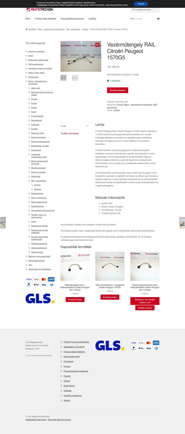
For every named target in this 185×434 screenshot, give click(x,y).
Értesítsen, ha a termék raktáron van (145, 301)
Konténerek (33, 77)
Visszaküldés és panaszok (72, 18)
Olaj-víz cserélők (38, 172)
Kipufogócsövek (38, 137)
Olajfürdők (35, 176)
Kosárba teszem (117, 90)
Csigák (34, 99)
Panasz (67, 366)
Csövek (85, 29)
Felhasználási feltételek (45, 18)
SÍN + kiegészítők (73, 29)
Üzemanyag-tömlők (39, 226)
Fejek (33, 112)
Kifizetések (68, 361)
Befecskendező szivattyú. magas (42, 93)
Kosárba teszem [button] (75, 299)
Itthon (28, 18)
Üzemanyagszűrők (39, 243)
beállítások (42, 5)
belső (30, 55)
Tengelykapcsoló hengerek (42, 210)
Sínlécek (37, 189)
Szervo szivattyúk (38, 197)
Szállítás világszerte (73, 395)
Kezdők (34, 129)
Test (30, 265)
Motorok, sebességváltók (39, 256)
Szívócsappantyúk (39, 202)
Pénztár (67, 376)
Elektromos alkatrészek (38, 60)
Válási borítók (37, 252)
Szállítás (92, 18)
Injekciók (35, 124)
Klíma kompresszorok (40, 141)
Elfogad (141, 4)
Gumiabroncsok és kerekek (40, 68)
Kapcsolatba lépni (72, 356)
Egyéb (34, 103)
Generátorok (36, 120)
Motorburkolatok (38, 168)
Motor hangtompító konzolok (39, 162)
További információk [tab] (70, 133)
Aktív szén (35, 88)
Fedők (34, 107)
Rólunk (67, 380)
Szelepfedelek (37, 193)
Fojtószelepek (37, 116)
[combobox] (144, 10)
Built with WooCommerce (59, 419)
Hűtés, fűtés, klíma (36, 72)
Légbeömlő (36, 150)
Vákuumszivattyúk (39, 248)
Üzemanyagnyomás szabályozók (39, 238)
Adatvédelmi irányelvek (74, 346)
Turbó (33, 221)
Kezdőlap (32, 29)
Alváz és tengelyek (36, 51)
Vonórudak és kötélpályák (39, 269)
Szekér (67, 400)
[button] (97, 45)
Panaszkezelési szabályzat (76, 371)
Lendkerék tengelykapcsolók (39, 155)
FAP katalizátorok (35, 64)
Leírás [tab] (63, 126)
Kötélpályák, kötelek (40, 146)
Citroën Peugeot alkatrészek (76, 341)
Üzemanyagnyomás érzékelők (39, 231)
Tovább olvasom (145, 308)
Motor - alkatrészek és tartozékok (51, 29)
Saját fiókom (69, 385)
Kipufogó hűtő (37, 133)
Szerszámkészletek (36, 260)
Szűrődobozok (37, 206)
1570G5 (116, 110)
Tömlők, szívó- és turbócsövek (38, 216)
